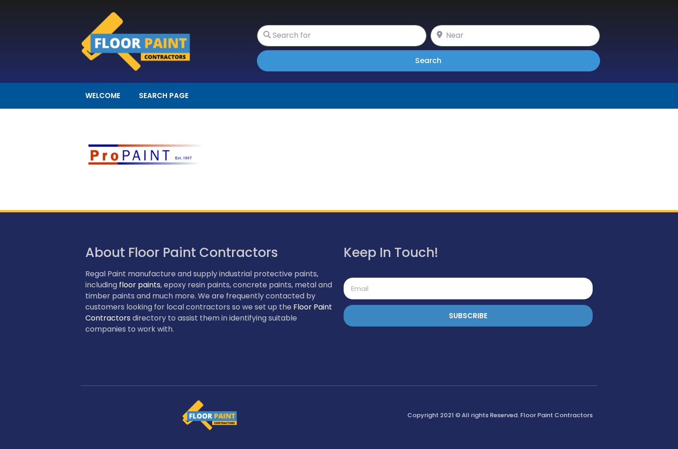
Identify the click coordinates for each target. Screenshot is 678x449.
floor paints (140, 285)
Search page (164, 95)
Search (441, 60)
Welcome (102, 95)
